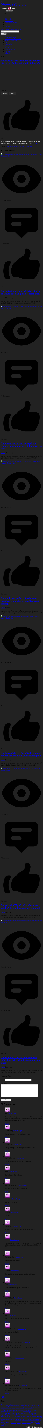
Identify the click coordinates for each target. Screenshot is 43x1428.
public (13, 1419)
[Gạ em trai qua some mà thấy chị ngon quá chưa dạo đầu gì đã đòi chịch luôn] (21, 156)
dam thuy (20, 1410)
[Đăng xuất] (16, 4)
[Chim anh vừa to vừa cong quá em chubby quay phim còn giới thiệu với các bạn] (21, 308)
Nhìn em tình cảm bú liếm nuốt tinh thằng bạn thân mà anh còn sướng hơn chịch (20, 1060)
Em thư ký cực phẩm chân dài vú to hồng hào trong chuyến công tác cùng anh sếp (20, 601)
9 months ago (12, 1113)
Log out (7, 26)
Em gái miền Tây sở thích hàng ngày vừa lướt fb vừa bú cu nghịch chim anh (20, 906)
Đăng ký (11, 29)
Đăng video (8, 19)
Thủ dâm (7, 51)
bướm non (5, 1408)
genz (27, 146)
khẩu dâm (6, 1416)
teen (31, 146)
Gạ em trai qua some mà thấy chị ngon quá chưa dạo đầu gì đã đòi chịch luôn (20, 292)
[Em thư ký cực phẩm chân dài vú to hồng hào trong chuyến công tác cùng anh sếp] (21, 463)
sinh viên (31, 1419)
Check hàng (8, 44)
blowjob (12, 146)
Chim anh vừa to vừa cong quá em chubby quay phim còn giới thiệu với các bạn (21, 446)
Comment (4, 1083)
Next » (5, 1397)
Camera (7, 46)
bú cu (17, 146)
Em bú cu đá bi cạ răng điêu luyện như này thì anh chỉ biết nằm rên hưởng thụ (21, 754)
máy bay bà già (21, 1416)
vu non (24, 1423)
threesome (13, 1423)
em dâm (11, 1413)
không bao (31, 1413)
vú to (33, 1422)
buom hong (15, 1405)
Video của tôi (9, 21)
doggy (4, 1413)
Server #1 (4, 93)
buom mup (23, 1405)
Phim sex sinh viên (11, 40)
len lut (13, 1416)
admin (3, 298)
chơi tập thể (27, 1408)
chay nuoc (12, 1408)
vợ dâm (38, 1423)
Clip (31, 1408)
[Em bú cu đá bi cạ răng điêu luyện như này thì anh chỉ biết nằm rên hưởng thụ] (21, 618)
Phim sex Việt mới (10, 37)
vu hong (19, 1423)
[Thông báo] (11, 4)
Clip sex (36, 1408)
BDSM (7, 48)
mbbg (16, 1416)
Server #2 (12, 93)
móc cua (34, 1416)
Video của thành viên (13, 39)
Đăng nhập (17, 29)
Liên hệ (7, 53)
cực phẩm (13, 1410)
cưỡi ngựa (5, 1410)
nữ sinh (9, 1419)
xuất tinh (4, 1425)
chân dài (22, 1408)
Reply (7, 1124)
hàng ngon (23, 1413)
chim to (17, 1408)
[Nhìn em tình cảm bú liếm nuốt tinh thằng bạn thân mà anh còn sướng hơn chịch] (21, 922)
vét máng (28, 1423)
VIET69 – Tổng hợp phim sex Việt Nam (13, 5)
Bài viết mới (32, 1405)
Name (3, 1080)
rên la (18, 1419)
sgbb (24, 1419)
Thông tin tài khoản (11, 22)
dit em (34, 1410)
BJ (8, 146)
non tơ (5, 1419)
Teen (6, 42)
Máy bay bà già (10, 49)
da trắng (22, 146)
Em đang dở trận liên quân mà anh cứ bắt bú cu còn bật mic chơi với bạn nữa (20, 62)
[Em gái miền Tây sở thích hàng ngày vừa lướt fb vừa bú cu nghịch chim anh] (21, 770)
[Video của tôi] (14, 4)
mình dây (28, 1416)
